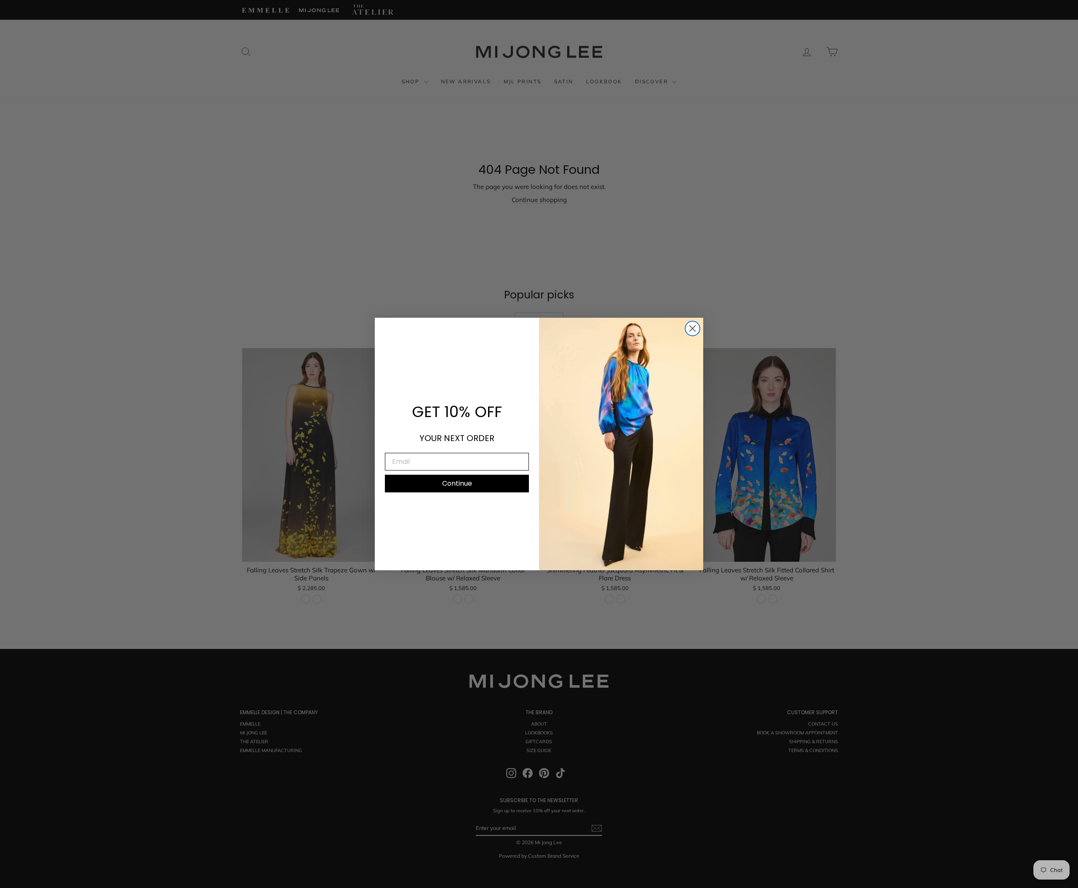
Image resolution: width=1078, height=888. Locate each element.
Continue (457, 483)
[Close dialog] (692, 328)
